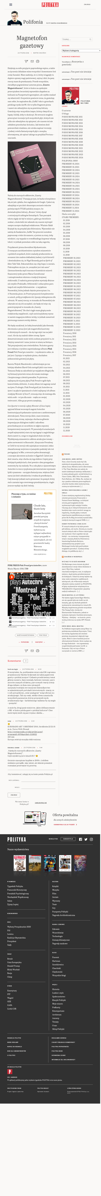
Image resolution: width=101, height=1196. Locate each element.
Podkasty (56, 1007)
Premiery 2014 (69, 345)
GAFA (9, 1005)
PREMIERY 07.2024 (70, 195)
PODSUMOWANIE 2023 (72, 154)
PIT (8, 994)
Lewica (10, 934)
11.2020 (66, 427)
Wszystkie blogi (59, 975)
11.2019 (66, 251)
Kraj (9, 922)
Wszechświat (58, 932)
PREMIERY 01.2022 (71, 257)
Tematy (55, 1021)
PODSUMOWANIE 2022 (72, 151)
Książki (55, 886)
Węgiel (10, 997)
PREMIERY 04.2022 (72, 276)
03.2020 (66, 402)
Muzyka (55, 889)
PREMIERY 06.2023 (72, 292)
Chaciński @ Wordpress (73, 557)
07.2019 (66, 239)
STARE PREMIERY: (70, 217)
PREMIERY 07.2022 (71, 295)
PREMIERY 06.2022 (72, 289)
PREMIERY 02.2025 (70, 173)
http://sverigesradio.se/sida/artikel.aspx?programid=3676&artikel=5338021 (25, 733)
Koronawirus (12, 913)
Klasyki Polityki (59, 1000)
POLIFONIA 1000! (70, 160)
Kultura (55, 881)
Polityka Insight (43, 1088)
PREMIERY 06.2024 (71, 192)
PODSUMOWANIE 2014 (72, 126)
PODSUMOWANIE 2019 (72, 141)
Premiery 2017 (69, 355)
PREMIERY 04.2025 (71, 185)
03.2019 (66, 226)
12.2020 (66, 430)
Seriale (55, 897)
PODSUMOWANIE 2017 (72, 135)
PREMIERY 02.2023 (72, 267)
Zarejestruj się (41, 803)
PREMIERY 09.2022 (72, 308)
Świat (9, 954)
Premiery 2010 (69, 333)
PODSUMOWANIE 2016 (72, 132)
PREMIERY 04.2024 (71, 182)
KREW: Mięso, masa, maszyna (72, 626)
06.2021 (66, 374)
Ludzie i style (58, 992)
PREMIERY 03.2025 (70, 179)
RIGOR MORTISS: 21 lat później (73, 595)
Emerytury (12, 990)
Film (54, 893)
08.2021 (66, 380)
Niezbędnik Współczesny (18, 897)
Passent (55, 957)
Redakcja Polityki (14, 1038)
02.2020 (66, 399)
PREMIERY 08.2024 (71, 198)
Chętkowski (57, 971)
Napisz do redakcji (14, 1046)
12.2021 (66, 392)
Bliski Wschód (13, 969)
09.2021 (66, 383)
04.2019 (66, 229)
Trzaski (67, 454)
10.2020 (66, 424)
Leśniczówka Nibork (74, 1088)
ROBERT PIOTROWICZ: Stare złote (74, 524)
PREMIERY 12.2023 (71, 330)
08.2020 (66, 418)
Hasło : (17, 787)
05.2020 (66, 408)
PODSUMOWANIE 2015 (72, 129)
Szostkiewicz (58, 964)
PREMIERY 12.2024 (70, 210)
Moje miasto (57, 1003)
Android (14, 1077)
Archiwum (56, 1014)
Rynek (9, 986)
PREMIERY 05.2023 (72, 286)
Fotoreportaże (58, 1010)
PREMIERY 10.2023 (71, 317)
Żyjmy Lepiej (12, 904)
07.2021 (66, 377)
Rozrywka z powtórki (73, 63)
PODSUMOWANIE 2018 (72, 138)
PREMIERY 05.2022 (72, 283)
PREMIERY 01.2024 (70, 163)
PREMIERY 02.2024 (71, 170)
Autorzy (55, 1018)
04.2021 (66, 367)
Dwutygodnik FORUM (14, 1088)
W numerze (11, 881)
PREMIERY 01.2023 (71, 261)
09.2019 (66, 245)
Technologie (57, 936)
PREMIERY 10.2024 (70, 204)
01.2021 (66, 358)
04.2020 (66, 405)
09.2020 (66, 421)
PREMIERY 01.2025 (70, 167)
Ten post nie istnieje (81, 71)
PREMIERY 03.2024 (71, 176)
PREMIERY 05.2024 (71, 188)
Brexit (10, 958)
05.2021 (66, 370)
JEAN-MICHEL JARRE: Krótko (72, 459)
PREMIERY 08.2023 (72, 305)
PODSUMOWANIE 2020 (72, 144)
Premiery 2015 (69, 349)
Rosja (9, 973)
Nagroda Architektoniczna (63, 915)
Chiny (9, 976)
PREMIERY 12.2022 (71, 326)
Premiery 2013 (69, 342)
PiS (8, 930)
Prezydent (11, 941)
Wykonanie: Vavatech (43, 1091)
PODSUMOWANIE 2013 (72, 123)
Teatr (54, 904)
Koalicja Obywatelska (16, 937)
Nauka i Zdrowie (58, 924)
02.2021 (66, 361)
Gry (53, 907)
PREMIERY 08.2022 (72, 301)
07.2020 (66, 414)
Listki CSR (11, 1008)
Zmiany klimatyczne (61, 939)
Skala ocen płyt (69, 214)
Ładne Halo (20, 1091)
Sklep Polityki (58, 1029)
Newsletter (53, 839)
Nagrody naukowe (60, 943)
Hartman (56, 960)
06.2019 (66, 236)
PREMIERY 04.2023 (72, 279)
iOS (8, 1077)
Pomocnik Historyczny (17, 889)
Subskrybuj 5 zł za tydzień (64, 824)
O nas (54, 1025)
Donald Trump (13, 965)
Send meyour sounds (76, 445)
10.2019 (66, 248)
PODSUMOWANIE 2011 (72, 116)
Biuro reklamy (12, 1042)
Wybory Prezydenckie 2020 (19, 926)
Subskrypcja (68, 839)
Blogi (54, 952)
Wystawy (56, 900)
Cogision (14, 1091)
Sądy (9, 944)
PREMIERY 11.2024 (70, 207)
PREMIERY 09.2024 (71, 201)
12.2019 (66, 254)
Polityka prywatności (60, 1046)
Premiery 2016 (69, 352)
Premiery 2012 (69, 339)
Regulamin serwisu (59, 1038)
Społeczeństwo (58, 996)
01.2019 (66, 220)
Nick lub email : (14, 780)
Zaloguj (87, 4)
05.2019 (66, 232)
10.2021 (66, 386)
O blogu (65, 113)
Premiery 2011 (69, 336)
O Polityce (11, 1055)
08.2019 (66, 242)
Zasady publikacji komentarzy (63, 1042)
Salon (9, 900)
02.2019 (66, 223)
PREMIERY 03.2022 (72, 270)
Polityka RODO (57, 1051)
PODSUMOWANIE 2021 (72, 148)
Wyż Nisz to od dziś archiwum (73, 561)
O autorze (66, 110)
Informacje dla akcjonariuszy (63, 1060)
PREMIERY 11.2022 (71, 320)
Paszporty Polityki (60, 911)
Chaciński (56, 968)
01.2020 (66, 396)
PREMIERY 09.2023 (72, 311)
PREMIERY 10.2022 (71, 314)
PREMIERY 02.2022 (72, 264)
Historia (55, 989)
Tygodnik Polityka (15, 886)
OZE (9, 1001)
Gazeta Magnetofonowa (25, 635)
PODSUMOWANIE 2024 (72, 157)
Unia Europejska (14, 962)
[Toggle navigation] (10, 5)
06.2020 (66, 411)
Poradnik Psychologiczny (18, 893)
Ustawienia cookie (59, 1055)
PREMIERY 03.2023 (72, 273)
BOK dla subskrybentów (16, 1051)
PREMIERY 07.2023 (71, 298)
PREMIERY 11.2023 (71, 323)
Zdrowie (55, 929)
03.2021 (66, 364)
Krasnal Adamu (13, 748)
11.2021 (66, 389)
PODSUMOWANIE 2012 (72, 119)
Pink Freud (43, 635)
